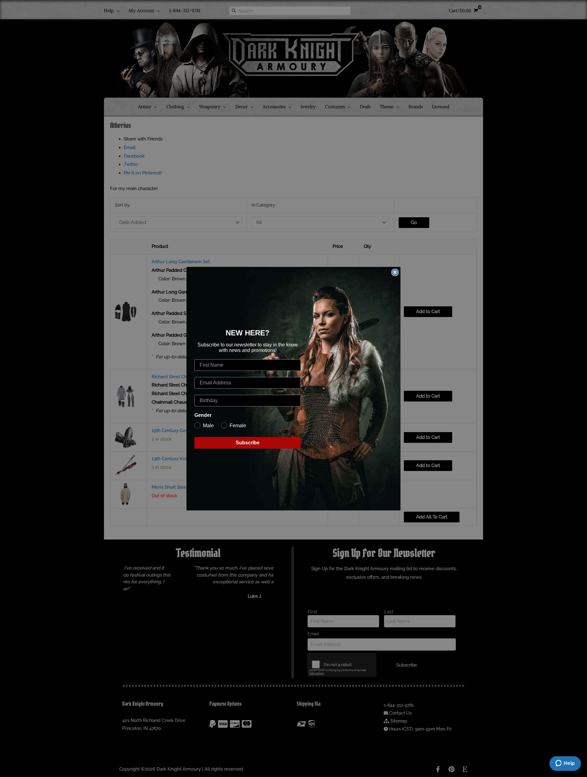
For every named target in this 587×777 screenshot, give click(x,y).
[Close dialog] (395, 272)
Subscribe (248, 442)
